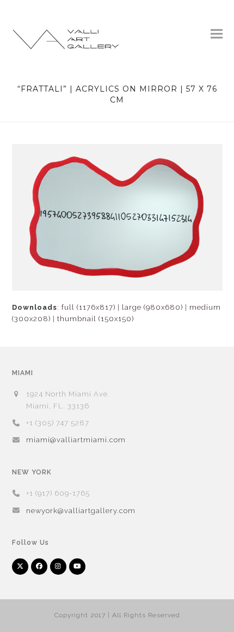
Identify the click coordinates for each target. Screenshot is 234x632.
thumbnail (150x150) (95, 319)
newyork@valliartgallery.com (81, 511)
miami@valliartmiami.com (76, 440)
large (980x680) (152, 307)
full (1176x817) (88, 307)
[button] (217, 33)
